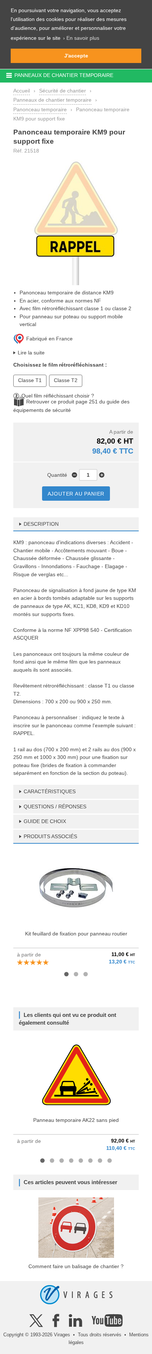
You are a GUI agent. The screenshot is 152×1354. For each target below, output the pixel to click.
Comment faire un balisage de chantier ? (76, 1266)
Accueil (21, 91)
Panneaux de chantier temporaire (52, 100)
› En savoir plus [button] (81, 38)
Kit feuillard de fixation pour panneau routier (76, 934)
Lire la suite (31, 353)
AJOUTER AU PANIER (76, 494)
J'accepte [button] (76, 56)
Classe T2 (65, 380)
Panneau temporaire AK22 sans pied (76, 1120)
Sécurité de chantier (62, 91)
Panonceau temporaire (40, 109)
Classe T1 (30, 380)
